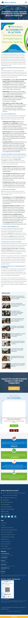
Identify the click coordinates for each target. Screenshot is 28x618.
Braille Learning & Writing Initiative (9, 530)
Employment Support (6, 548)
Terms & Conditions (17, 611)
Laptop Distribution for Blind (7, 537)
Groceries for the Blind (14, 419)
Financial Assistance (6, 544)
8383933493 (6, 500)
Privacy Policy (9, 611)
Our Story (3, 525)
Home (12, 9)
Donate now (14, 446)
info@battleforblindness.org (9, 497)
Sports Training (4, 546)
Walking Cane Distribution (7, 527)
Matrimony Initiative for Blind (8, 534)
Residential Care (5, 539)
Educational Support (6, 541)
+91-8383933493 (15, 457)
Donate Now (14, 424)
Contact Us (4, 523)
